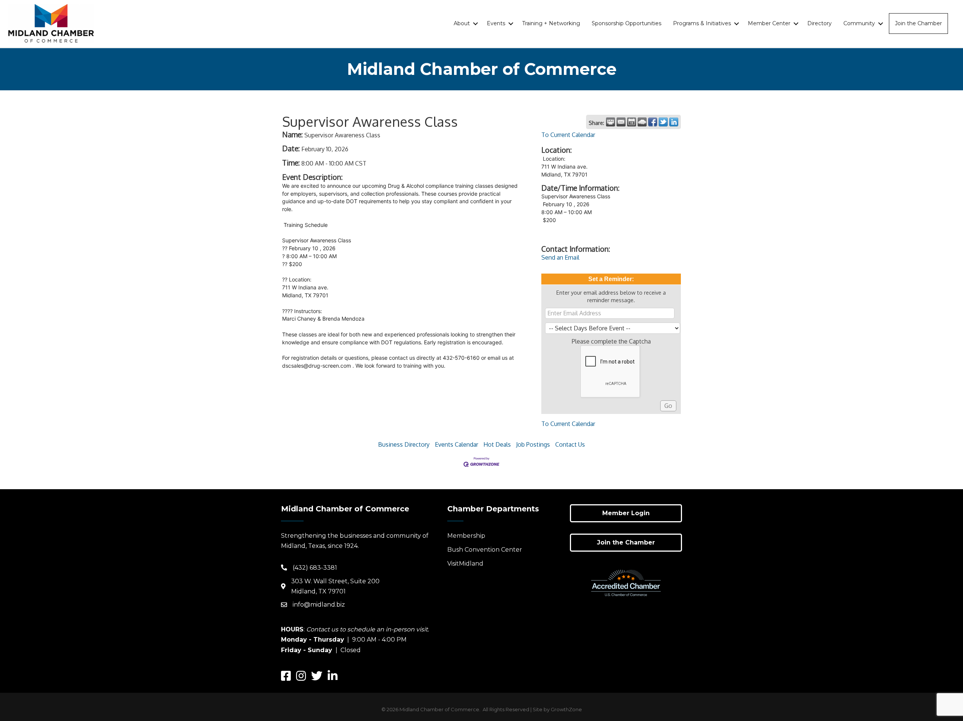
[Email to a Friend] (621, 121)
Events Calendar (456, 444)
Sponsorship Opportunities (626, 23)
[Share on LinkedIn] (673, 121)
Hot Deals (497, 444)
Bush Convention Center (484, 549)
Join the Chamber (918, 23)
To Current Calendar (568, 134)
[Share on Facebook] (652, 121)
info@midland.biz (319, 604)
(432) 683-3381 (315, 567)
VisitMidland (465, 563)
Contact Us (570, 444)
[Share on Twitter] (663, 121)
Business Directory (404, 444)
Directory (819, 23)
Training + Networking (551, 23)
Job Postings (533, 444)
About (462, 23)
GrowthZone (566, 709)
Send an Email (560, 257)
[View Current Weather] (642, 121)
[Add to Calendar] (631, 121)
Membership (466, 535)
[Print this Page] (610, 121)
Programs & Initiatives (702, 23)
